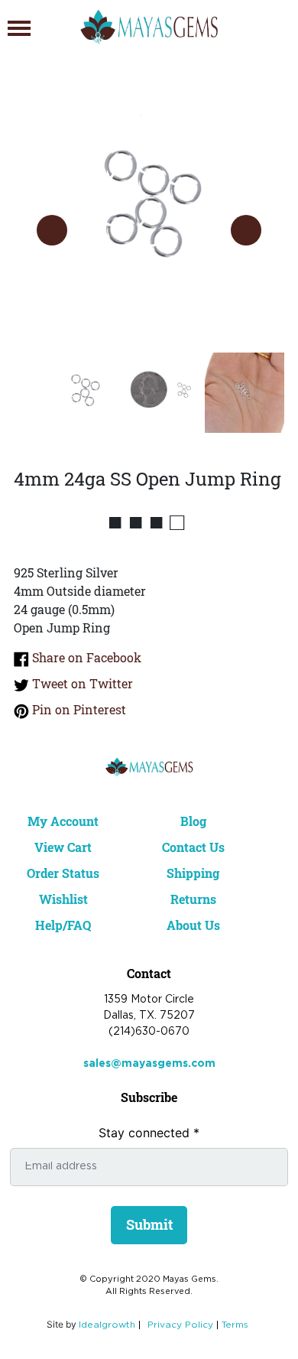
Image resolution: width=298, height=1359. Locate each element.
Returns (193, 899)
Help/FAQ (63, 925)
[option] (149, 214)
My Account (63, 821)
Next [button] (246, 230)
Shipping (193, 873)
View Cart (63, 847)
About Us (193, 925)
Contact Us (193, 847)
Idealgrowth (107, 1325)
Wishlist (63, 899)
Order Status (63, 873)
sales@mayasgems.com (149, 1063)
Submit (149, 1224)
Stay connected (149, 1132)
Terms (235, 1325)
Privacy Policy (180, 1325)
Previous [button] (52, 230)
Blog (193, 821)
